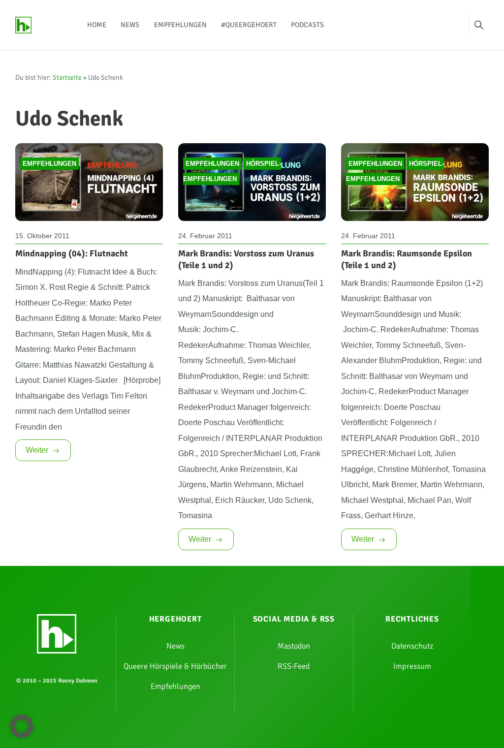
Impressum (412, 666)
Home (96, 24)
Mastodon (294, 646)
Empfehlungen (180, 24)
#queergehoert (249, 24)
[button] (21, 726)
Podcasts (307, 24)
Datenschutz (412, 646)
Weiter (37, 449)
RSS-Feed (294, 666)
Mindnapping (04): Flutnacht (71, 253)
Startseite (67, 77)
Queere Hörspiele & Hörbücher (175, 666)
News (130, 24)
